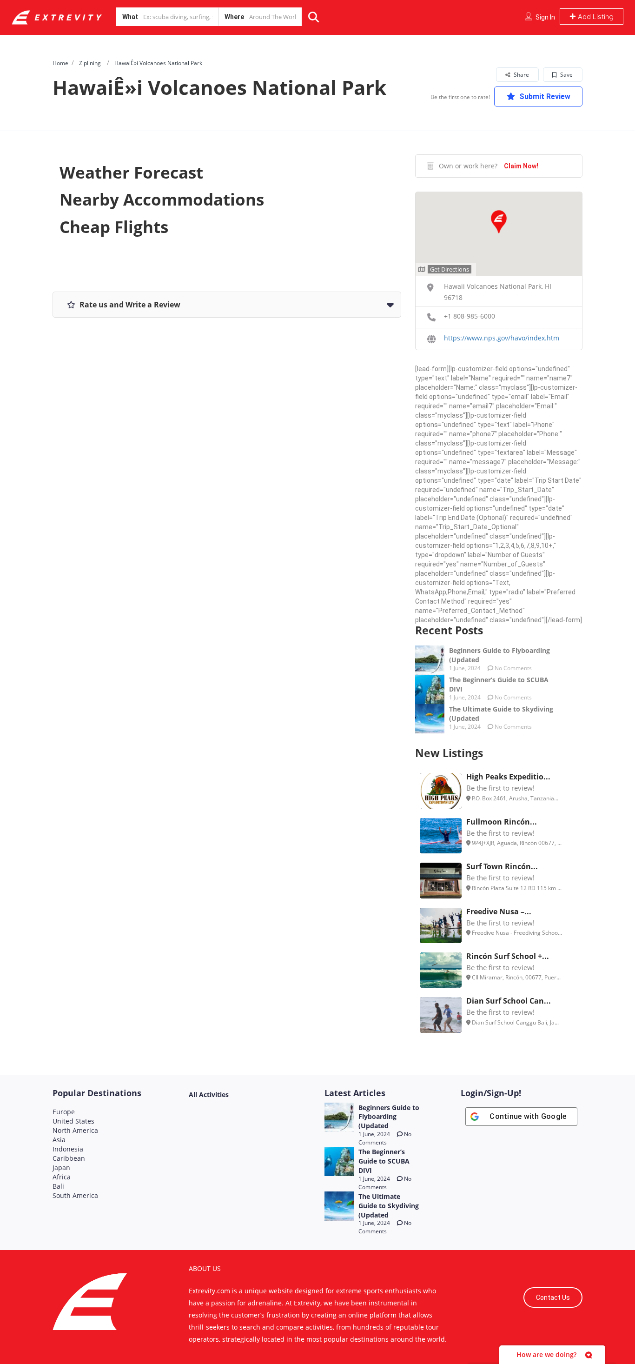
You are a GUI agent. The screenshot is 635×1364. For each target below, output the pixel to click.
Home (60, 63)
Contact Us (553, 1297)
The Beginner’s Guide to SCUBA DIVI (384, 1161)
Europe (64, 1111)
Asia (59, 1139)
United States (73, 1121)
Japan (61, 1167)
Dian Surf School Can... (508, 1001)
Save (566, 75)
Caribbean (69, 1158)
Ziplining (90, 63)
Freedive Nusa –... (498, 911)
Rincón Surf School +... (507, 956)
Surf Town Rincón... (502, 866)
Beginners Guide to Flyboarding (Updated (388, 1117)
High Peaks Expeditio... (508, 777)
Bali (58, 1186)
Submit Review (543, 96)
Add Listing (595, 16)
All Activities (209, 1094)
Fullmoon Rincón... (501, 822)
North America (75, 1130)
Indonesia (68, 1148)
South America (75, 1195)
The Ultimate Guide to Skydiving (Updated (388, 1205)
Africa (62, 1176)
